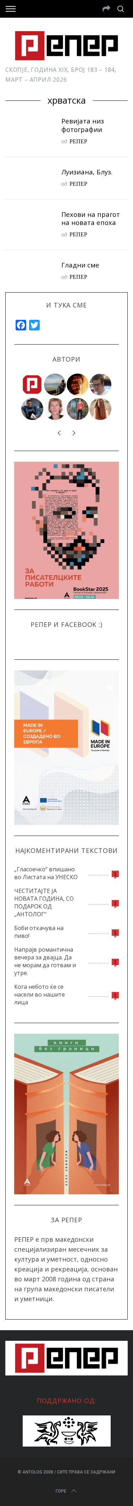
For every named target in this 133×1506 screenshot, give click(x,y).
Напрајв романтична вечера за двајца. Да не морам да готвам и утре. (45, 961)
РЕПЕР (78, 141)
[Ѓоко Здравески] (78, 385)
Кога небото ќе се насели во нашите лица (39, 994)
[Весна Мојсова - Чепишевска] (55, 385)
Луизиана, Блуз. (86, 171)
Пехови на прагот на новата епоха (90, 218)
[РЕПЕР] (32, 385)
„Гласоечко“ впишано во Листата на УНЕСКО (46, 873)
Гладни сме (80, 264)
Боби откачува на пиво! (38, 932)
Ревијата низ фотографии (82, 125)
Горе (61, 1491)
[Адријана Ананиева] (55, 409)
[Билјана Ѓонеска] (100, 409)
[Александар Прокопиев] (32, 409)
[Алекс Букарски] (100, 385)
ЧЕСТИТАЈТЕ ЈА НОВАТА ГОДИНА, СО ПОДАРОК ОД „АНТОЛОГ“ (44, 902)
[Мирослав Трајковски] (78, 409)
